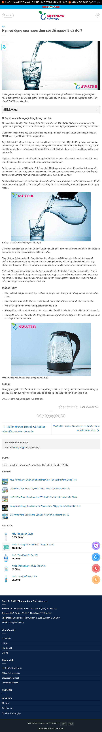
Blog (3, 27)
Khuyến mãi (7, 648)
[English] (47, 7)
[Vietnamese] (58, 7)
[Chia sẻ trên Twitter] (48, 416)
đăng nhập (19, 447)
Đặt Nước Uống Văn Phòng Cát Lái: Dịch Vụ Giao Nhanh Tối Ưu (39, 515)
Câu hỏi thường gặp (11, 713)
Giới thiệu (6, 638)
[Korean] (54, 7)
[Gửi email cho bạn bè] (53, 416)
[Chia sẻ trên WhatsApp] (39, 416)
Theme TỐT (45, 724)
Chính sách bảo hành (10, 678)
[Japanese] (51, 7)
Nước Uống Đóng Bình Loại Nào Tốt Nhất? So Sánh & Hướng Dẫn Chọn (43, 497)
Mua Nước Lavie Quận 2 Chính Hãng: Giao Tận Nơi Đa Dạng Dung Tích (43, 480)
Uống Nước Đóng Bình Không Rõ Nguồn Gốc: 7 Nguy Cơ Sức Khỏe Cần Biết (45, 506)
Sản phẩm (7, 698)
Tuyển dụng (7, 708)
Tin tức (5, 703)
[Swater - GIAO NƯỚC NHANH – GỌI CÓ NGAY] (51, 15)
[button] (8, 15)
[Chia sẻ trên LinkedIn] (63, 416)
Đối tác (5, 643)
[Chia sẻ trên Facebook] (44, 416)
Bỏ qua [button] (97, 2)
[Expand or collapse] (96, 109)
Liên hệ (5, 653)
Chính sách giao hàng (11, 673)
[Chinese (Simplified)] (44, 7)
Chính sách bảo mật (10, 683)
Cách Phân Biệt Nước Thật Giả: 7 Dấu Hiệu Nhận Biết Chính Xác (40, 488)
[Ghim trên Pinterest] (58, 416)
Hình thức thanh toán (12, 668)
